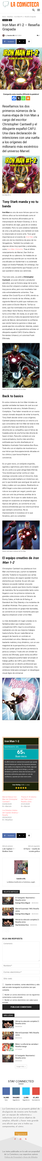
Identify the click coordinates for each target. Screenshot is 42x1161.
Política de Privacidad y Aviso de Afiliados (21, 1157)
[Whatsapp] (23, 98)
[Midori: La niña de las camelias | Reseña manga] (8, 1047)
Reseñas (10, 17)
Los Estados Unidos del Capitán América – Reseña (10, 812)
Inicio (4, 17)
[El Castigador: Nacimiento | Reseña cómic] (8, 901)
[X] (19, 98)
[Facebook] (14, 98)
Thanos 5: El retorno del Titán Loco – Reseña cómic (28, 799)
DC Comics (6, 925)
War (31, 237)
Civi (27, 237)
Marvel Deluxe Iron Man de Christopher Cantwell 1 (9, 799)
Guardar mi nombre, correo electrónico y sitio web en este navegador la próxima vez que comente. (21, 987)
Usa (10, 20)
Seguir (16, 1088)
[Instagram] (20, 1139)
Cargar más (20, 1066)
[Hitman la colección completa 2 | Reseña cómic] (8, 922)
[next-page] (7, 930)
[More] (29, 41)
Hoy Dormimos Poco (22, 925)
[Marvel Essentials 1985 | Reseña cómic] (8, 912)
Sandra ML (11, 35)
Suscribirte (36, 1088)
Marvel (5, 903)
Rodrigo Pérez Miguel (22, 903)
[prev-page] (3, 930)
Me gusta (6, 1088)
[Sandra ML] (3, 35)
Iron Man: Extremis (15, 249)
